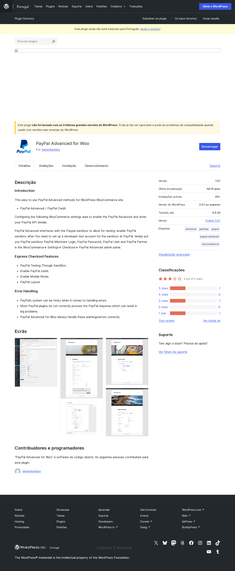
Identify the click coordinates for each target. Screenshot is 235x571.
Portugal (54, 547)
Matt (186, 515)
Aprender (104, 509)
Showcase (63, 509)
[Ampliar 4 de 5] (143, 343)
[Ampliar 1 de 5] (52, 343)
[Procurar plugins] (53, 41)
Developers (105, 521)
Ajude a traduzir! (150, 28)
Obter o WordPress (215, 6)
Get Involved (148, 509)
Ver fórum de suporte (173, 352)
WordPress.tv (108, 527)
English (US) (213, 220)
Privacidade (22, 527)
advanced (190, 229)
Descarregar (210, 146)
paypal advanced (209, 236)
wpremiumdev (51, 149)
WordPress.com (193, 509)
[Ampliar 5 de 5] (143, 393)
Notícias (19, 515)
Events (144, 515)
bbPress (188, 521)
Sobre (18, 509)
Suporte (215, 166)
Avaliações (46, 166)
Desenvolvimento (96, 166)
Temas (61, 515)
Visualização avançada (174, 254)
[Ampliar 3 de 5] (98, 406)
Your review (166, 320)
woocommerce (210, 244)
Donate (146, 521)
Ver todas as (211, 320)
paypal (215, 229)
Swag (145, 527)
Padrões (62, 527)
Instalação (69, 166)
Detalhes (24, 166)
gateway (204, 229)
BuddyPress (191, 527)
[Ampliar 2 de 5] (98, 343)
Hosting (19, 521)
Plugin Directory (24, 18)
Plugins (61, 521)
